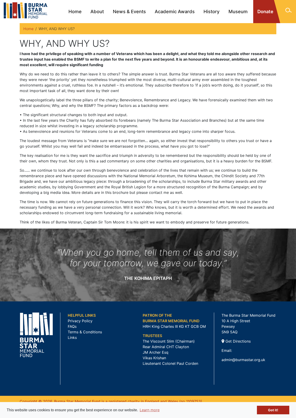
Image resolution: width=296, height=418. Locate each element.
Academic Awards (175, 11)
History (211, 11)
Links (72, 337)
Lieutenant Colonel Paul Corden (170, 363)
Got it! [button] (273, 410)
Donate (265, 11)
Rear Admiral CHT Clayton (166, 346)
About (97, 11)
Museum (238, 11)
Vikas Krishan (154, 358)
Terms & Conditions (85, 332)
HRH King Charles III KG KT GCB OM (174, 326)
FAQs (72, 326)
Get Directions (237, 341)
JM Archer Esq (155, 352)
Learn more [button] (150, 410)
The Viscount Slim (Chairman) (169, 341)
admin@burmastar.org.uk (243, 359)
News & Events (129, 11)
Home (75, 11)
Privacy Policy (80, 321)
